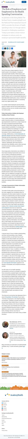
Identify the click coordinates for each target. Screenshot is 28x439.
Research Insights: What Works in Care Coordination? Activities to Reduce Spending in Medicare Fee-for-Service (14, 359)
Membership (4, 416)
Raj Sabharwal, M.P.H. (12, 42)
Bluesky (4, 403)
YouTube (5, 409)
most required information (10, 262)
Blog (3, 423)
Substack (5, 404)
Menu (24, 2)
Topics (3, 415)
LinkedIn (5, 408)
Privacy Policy (4, 430)
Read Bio (11, 328)
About (3, 425)
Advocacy (4, 421)
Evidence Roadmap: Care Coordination (10, 367)
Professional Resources (6, 418)
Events (3, 420)
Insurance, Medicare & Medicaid (8, 46)
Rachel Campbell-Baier (16, 334)
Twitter (4, 406)
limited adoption (20, 226)
